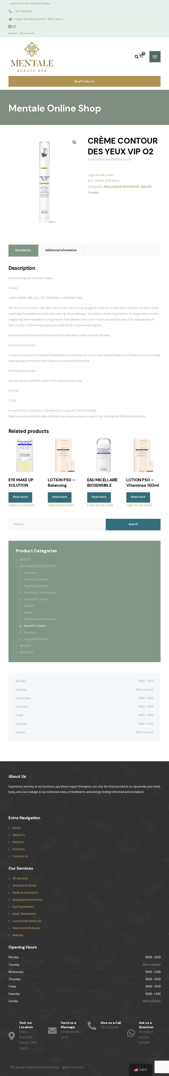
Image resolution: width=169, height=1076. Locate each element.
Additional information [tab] (61, 250)
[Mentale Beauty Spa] (31, 56)
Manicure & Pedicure (26, 928)
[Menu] (155, 56)
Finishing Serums (36, 586)
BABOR (25, 559)
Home (17, 828)
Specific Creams (35, 626)
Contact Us (20, 856)
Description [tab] (23, 250)
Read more (20, 497)
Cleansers (31, 573)
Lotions (29, 606)
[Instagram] (14, 27)
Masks (28, 612)
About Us (19, 835)
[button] (74, 142)
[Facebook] (10, 27)
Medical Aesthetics (25, 893)
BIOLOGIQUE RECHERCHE (121, 187)
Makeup (18, 935)
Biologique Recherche (27, 900)
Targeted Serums (36, 639)
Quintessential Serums (40, 619)
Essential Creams (36, 579)
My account (27, 33)
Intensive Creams (36, 599)
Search (133, 524)
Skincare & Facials (24, 886)
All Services (20, 879)
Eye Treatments (23, 907)
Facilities (19, 849)
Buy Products (84, 81)
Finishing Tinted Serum (40, 593)
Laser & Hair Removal (27, 921)
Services (18, 842)
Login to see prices (101, 175)
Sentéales (27, 652)
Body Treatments (24, 914)
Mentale (25, 646)
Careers (13, 33)
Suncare (29, 632)
